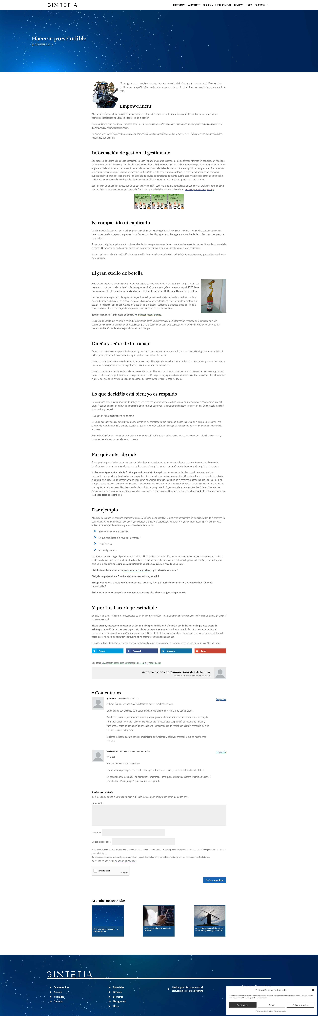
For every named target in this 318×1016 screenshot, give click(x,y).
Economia (118, 996)
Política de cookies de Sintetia (264, 1011)
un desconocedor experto (148, 314)
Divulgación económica (113, 663)
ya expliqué (192, 643)
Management (194, 5)
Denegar (272, 1004)
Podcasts (260, 5)
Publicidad (59, 996)
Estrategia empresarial (136, 663)
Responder (221, 699)
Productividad (154, 663)
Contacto (58, 1001)
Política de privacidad (280, 1011)
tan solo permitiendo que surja (199, 189)
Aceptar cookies (242, 1004)
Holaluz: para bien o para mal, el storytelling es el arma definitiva (187, 989)
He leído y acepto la (116, 860)
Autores (58, 992)
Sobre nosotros (61, 987)
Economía (208, 5)
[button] (313, 990)
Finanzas (238, 5)
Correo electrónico (101, 842)
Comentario (98, 803)
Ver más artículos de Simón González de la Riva (192, 675)
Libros (249, 5)
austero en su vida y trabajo (136, 570)
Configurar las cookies (300, 1004)
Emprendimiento (223, 5)
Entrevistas (179, 5)
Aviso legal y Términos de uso (256, 986)
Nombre (96, 832)
